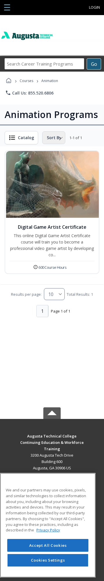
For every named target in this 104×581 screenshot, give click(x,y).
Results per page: (26, 294)
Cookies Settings (48, 560)
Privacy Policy (48, 530)
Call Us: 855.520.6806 (29, 93)
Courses (26, 80)
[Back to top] (52, 440)
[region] (48, 525)
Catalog (26, 137)
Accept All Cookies (48, 545)
